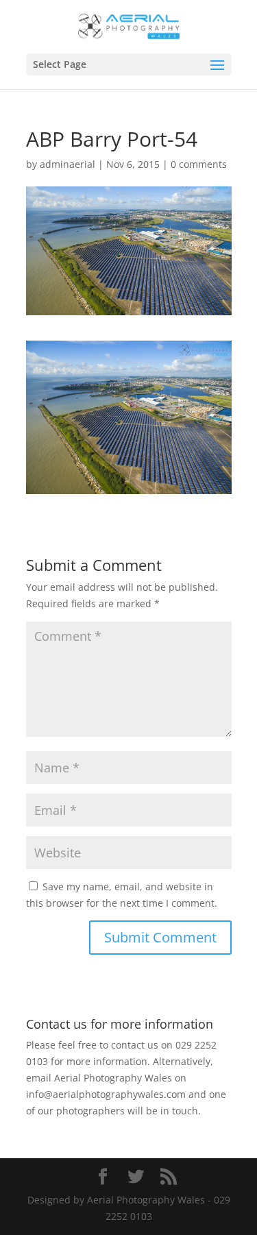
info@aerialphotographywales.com (106, 1094)
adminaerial (67, 164)
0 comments (199, 164)
